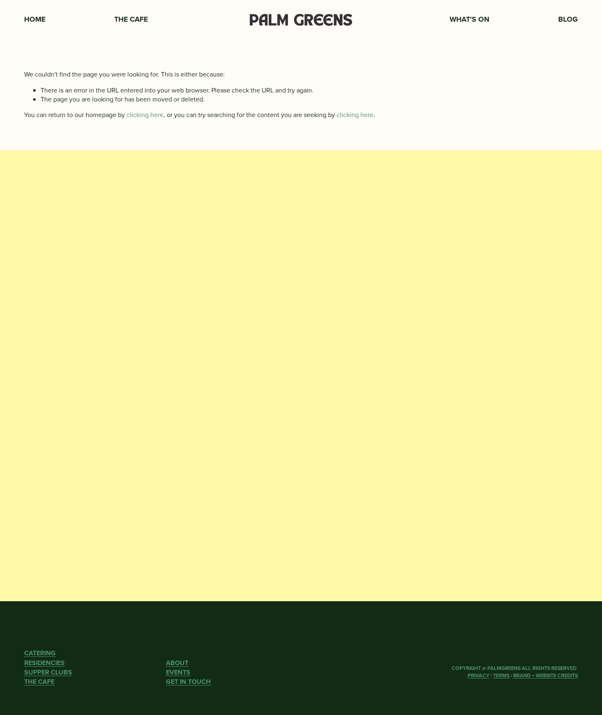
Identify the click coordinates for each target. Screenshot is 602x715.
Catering (234, 19)
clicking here (145, 114)
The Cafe (131, 19)
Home (34, 19)
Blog (568, 19)
